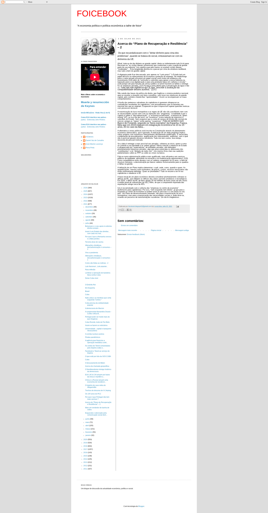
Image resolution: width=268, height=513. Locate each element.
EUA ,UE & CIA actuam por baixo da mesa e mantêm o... (97, 376)
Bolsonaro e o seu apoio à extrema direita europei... (98, 227)
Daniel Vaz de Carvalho (95, 140)
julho (87, 223)
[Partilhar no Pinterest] (130, 209)
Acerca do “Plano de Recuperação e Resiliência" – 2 (98, 403)
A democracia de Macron (94, 308)
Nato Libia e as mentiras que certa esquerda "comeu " (98, 299)
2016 (85, 452)
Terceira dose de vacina (94, 242)
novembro (89, 210)
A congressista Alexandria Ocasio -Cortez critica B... (98, 313)
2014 (85, 459)
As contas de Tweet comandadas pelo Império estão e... (97, 347)
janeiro (88, 435)
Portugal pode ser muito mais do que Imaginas (97, 318)
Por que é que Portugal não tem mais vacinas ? (97, 398)
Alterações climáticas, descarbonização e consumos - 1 (98, 258)
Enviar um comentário (129, 225)
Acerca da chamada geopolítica (97, 366)
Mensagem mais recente (127, 230)
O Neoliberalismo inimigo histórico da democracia (98, 370)
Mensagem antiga (182, 230)
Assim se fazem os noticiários (96, 325)
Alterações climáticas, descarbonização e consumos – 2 (98, 247)
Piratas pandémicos (92, 337)
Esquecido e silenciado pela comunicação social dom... (96, 414)
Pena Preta (90, 148)
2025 (85, 191)
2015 (85, 456)
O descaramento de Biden (95, 363)
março (88, 429)
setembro (89, 217)
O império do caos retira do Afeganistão (95, 386)
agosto (88, 220)
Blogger (141, 506)
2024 (85, 194)
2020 (85, 439)
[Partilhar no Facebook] (127, 209)
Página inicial (156, 230)
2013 (85, 462)
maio (87, 422)
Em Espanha (90, 288)
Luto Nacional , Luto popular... (96, 266)
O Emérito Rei (90, 285)
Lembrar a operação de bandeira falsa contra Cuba (97, 274)
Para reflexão (90, 270)
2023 (85, 198)
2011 (85, 469)
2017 (85, 449)
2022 (85, 201)
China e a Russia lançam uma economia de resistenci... (96, 381)
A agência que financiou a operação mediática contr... (96, 341)
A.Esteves (89, 137)
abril (87, 426)
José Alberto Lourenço (94, 144)
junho (87, 419)
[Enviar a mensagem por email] (120, 209)
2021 (85, 204)
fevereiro (89, 432)
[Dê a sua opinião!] (122, 209)
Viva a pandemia (91, 253)
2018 (85, 446)
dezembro (89, 207)
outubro (88, 213)
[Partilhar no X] (125, 209)
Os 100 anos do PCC (93, 394)
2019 (85, 443)
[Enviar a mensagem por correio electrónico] (177, 206)
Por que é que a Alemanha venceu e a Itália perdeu (98, 238)
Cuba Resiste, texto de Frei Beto (97, 322)
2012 (85, 466)
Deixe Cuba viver (91, 278)
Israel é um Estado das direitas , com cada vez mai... (97, 232)
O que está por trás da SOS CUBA (98, 356)
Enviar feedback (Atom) (136, 234)
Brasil (87, 291)
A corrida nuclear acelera (94, 334)
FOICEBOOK (102, 13)
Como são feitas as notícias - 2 (96, 263)
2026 (85, 188)
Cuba (87, 294)
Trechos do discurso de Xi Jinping (98, 390)
